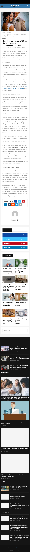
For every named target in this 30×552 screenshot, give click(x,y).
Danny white (6, 47)
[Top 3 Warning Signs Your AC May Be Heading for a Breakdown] (8, 297)
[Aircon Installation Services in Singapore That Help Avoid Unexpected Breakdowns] (8, 279)
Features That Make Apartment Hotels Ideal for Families (18, 487)
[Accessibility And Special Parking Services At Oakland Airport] (5, 497)
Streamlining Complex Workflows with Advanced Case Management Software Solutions (19, 527)
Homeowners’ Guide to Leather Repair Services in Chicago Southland (20, 287)
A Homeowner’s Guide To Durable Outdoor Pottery (21, 304)
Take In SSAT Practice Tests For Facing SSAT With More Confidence (14, 422)
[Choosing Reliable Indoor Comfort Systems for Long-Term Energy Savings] (8, 263)
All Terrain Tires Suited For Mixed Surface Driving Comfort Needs (19, 366)
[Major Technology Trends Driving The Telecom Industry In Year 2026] (5, 518)
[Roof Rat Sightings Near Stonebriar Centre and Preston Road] (8, 313)
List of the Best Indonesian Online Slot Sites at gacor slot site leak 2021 (13, 475)
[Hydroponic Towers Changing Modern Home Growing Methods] (21, 263)
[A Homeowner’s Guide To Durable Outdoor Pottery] (21, 297)
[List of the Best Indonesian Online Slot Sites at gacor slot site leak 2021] (15, 463)
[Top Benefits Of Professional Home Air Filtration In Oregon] (15, 437)
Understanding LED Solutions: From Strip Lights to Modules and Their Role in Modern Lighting (19, 537)
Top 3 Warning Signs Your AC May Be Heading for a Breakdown (7, 305)
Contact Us (12, 2)
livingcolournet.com (18, 547)
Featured (4, 38)
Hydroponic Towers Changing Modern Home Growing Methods (20, 271)
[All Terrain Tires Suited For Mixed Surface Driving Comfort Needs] (5, 367)
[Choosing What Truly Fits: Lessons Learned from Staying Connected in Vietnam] (5, 505)
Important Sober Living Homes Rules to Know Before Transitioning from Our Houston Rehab (15, 398)
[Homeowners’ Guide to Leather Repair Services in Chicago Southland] (21, 279)
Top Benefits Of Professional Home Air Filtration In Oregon (14, 449)
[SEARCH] (26, 330)
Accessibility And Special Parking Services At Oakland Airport (18, 495)
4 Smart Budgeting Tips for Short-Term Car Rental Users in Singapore (19, 357)
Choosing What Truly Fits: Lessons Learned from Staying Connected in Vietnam (19, 505)
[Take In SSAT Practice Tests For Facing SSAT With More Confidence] (15, 410)
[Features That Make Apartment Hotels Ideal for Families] (5, 488)
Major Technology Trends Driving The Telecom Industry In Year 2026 (19, 517)
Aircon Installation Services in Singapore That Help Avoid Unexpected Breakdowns (8, 287)
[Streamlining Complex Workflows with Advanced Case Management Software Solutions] (5, 527)
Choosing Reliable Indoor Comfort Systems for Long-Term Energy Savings (8, 271)
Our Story (18, 2)
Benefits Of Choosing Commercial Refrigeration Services (21, 321)
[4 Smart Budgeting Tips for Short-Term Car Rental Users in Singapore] (5, 358)
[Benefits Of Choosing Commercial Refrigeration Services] (21, 313)
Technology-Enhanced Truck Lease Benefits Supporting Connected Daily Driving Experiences (19, 348)
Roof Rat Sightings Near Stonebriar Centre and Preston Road (7, 321)
